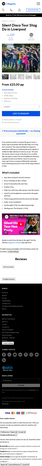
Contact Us (5, 327)
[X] (9, 355)
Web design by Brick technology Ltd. (12, 401)
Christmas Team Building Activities (12, 306)
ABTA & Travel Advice (8, 319)
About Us (5, 322)
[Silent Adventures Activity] (13, 77)
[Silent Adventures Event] (21, 77)
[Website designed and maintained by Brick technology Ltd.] (5, 403)
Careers (4, 324)
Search (4, 309)
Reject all (14, 432)
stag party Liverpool (14, 243)
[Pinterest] (26, 355)
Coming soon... (6, 303)
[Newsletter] (36, 355)
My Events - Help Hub (8, 338)
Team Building (6, 301)
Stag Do (11, 3)
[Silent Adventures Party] (37, 77)
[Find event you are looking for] (3, 10)
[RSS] (4, 360)
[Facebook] (4, 355)
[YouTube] (15, 355)
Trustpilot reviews (9, 279)
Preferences (5, 432)
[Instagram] (31, 355)
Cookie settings (13, 252)
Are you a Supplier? (8, 330)
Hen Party (5, 292)
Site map (4, 340)
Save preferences (15, 465)
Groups (4, 298)
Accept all (21, 432)
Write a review (8, 267)
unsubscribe (31, 390)
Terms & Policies (7, 335)
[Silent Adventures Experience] (29, 77)
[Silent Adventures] (5, 77)
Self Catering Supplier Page (10, 332)
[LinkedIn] (20, 355)
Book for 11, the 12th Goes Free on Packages (21, 15)
